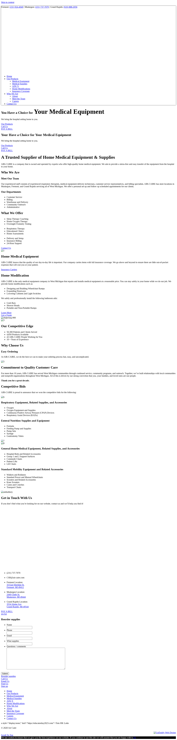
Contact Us (11, 718)
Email (9, 635)
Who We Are (12, 706)
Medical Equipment (15, 696)
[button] (7, 124)
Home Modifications (16, 703)
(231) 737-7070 (42, 7)
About (9, 708)
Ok (134, 737)
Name (9, 625)
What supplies (13, 641)
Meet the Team (13, 711)
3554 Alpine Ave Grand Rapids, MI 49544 (18, 605)
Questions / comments (16, 646)
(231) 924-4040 (16, 7)
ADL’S (10, 701)
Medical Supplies (14, 698)
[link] (9, 76)
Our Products (12, 693)
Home (9, 691)
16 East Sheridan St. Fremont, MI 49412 (15, 586)
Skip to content (7, 2)
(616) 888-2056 (70, 7)
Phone (9, 630)
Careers (10, 716)
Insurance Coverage (15, 713)
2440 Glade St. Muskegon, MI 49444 (16, 595)
